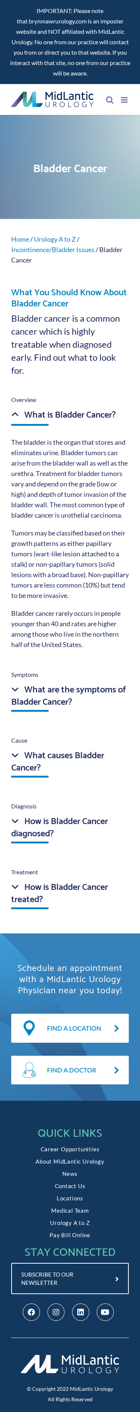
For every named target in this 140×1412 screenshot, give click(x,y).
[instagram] (56, 1312)
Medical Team (70, 1210)
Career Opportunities (70, 1149)
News (69, 1173)
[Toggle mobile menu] (125, 100)
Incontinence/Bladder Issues (52, 249)
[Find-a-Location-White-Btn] (70, 1017)
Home (20, 239)
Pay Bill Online (70, 1235)
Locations (70, 1198)
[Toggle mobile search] (109, 100)
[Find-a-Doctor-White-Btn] (70, 1059)
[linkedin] (80, 1312)
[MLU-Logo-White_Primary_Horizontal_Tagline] (70, 1358)
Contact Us (70, 1186)
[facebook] (31, 1312)
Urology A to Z (55, 239)
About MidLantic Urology (69, 1161)
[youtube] (105, 1312)
